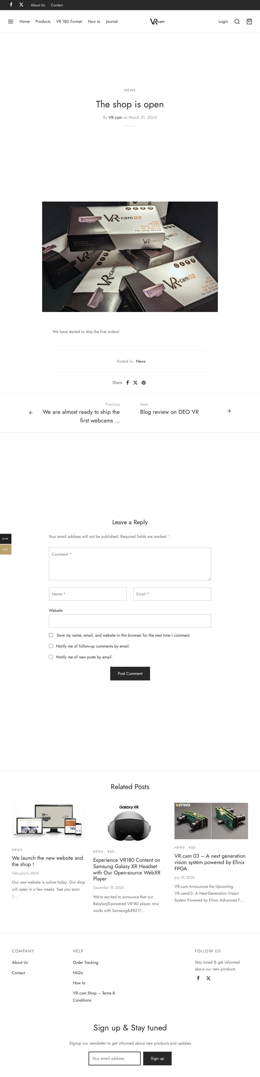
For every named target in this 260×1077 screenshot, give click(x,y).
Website (55, 610)
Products (43, 21)
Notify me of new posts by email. (84, 657)
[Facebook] (127, 382)
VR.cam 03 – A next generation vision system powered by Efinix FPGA (210, 862)
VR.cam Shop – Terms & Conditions (94, 996)
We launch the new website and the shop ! (47, 861)
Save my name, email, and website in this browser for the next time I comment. (124, 635)
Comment (62, 554)
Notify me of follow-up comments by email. (93, 646)
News (130, 90)
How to (94, 21)
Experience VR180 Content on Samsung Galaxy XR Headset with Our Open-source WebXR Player (126, 869)
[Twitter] (208, 978)
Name (59, 594)
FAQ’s (78, 973)
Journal (112, 21)
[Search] (237, 21)
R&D (111, 851)
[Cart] (249, 21)
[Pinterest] (144, 382)
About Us (38, 5)
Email (142, 594)
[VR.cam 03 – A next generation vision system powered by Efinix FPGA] (211, 821)
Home (25, 21)
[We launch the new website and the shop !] (49, 822)
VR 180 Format (69, 21)
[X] (135, 382)
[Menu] (11, 21)
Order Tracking (85, 962)
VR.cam (115, 117)
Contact (57, 5)
